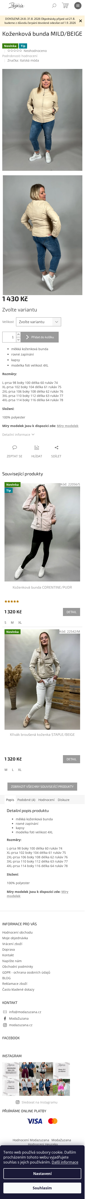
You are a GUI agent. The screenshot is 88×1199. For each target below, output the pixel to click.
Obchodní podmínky (17, 966)
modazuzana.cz (20, 1025)
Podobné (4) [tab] (26, 800)
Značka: (23, 60)
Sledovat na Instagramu (40, 1102)
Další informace (65, 1162)
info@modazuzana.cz (25, 1012)
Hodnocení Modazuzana (31, 1140)
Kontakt (8, 955)
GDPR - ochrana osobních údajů (26, 972)
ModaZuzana (19, 1018)
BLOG (6, 978)
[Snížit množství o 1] (18, 339)
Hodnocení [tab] (46, 800)
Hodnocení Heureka (43, 1144)
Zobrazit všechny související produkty (42, 786)
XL (20, 622)
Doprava (8, 949)
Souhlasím (42, 1188)
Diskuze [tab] (63, 800)
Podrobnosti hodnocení (19, 56)
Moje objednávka (15, 938)
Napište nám (12, 961)
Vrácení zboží (12, 944)
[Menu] (77, 5)
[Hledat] (54, 5)
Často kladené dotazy (18, 989)
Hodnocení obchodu (17, 932)
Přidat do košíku (42, 337)
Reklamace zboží (14, 983)
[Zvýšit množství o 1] (18, 334)
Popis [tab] (10, 800)
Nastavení (42, 1173)
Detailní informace (16, 434)
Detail (71, 612)
